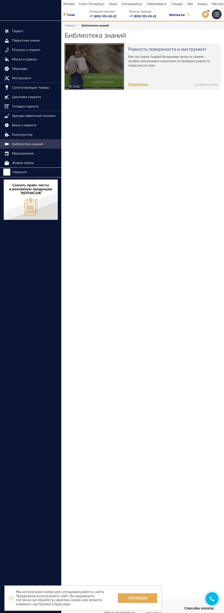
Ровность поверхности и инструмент (167, 49)
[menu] (30, 94)
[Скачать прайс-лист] (30, 200)
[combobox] (72, 15)
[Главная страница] (30, 10)
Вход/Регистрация (199, 15)
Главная (70, 25)
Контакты (177, 15)
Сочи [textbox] (71, 15)
